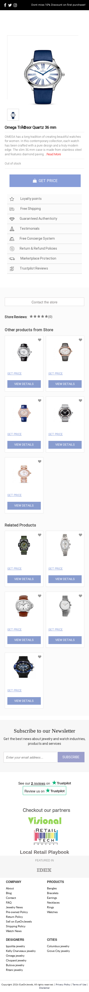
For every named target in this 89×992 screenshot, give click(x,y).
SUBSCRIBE (71, 757)
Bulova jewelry (15, 965)
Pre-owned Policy (17, 912)
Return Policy (14, 917)
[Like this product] (39, 340)
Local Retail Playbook (44, 852)
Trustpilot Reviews (34, 268)
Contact (11, 898)
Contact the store (44, 302)
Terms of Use (79, 984)
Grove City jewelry (58, 951)
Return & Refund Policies (38, 248)
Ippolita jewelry (15, 946)
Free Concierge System (37, 238)
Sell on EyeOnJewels (19, 921)
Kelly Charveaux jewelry (21, 951)
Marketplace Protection (38, 258)
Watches (52, 912)
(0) (50, 316)
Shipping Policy (15, 926)
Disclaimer (44, 987)
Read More (54, 154)
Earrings (52, 898)
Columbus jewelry (58, 946)
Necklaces (53, 903)
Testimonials (29, 228)
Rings (50, 907)
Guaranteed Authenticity (38, 218)
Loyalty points (31, 199)
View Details (24, 384)
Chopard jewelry (16, 960)
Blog (9, 893)
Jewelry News (14, 907)
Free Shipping (30, 208)
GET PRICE (47, 180)
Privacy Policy (63, 984)
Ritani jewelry (14, 970)
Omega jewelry (15, 956)
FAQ (9, 903)
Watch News (14, 931)
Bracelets (52, 893)
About (10, 888)
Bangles (52, 888)
